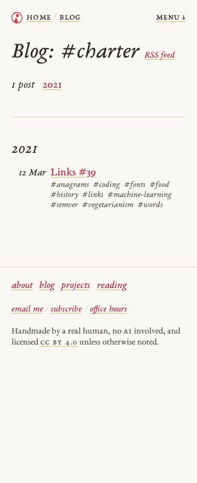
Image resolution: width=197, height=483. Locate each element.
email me (27, 309)
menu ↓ (171, 17)
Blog (70, 17)
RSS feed (159, 55)
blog (47, 286)
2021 (52, 85)
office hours (108, 309)
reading (112, 286)
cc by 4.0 (58, 342)
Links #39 (73, 172)
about (22, 286)
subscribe (66, 309)
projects (75, 286)
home (38, 17)
